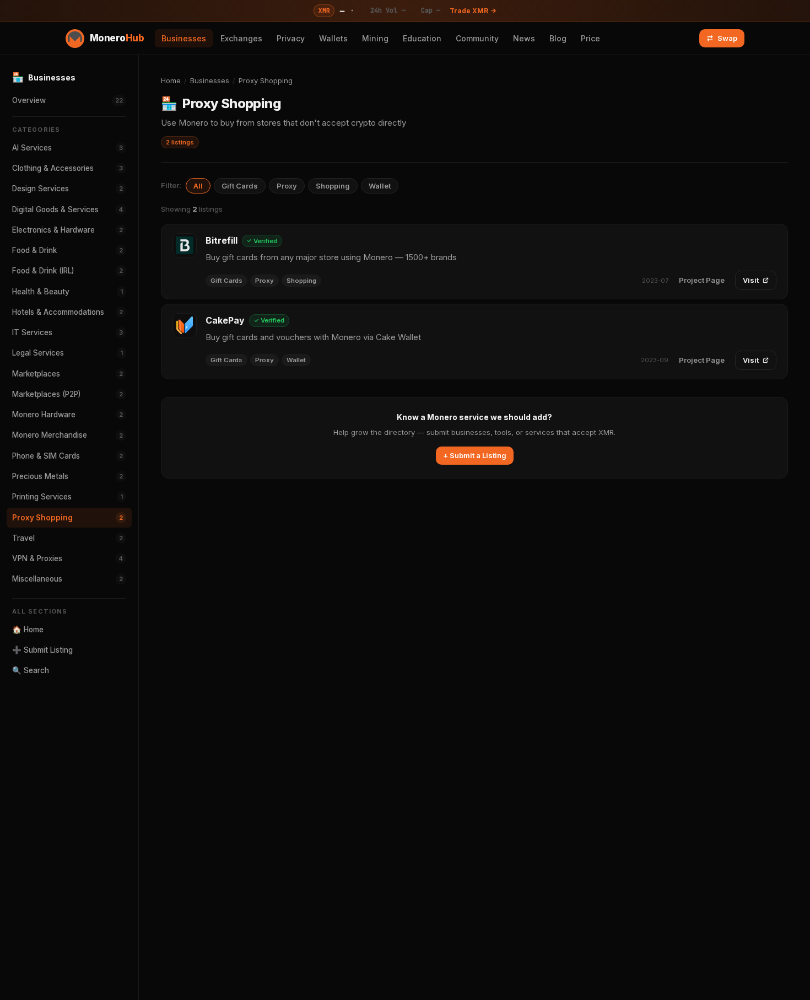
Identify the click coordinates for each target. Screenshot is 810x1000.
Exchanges (241, 38)
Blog (557, 38)
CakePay (225, 320)
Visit (751, 280)
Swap (727, 38)
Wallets (333, 38)
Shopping (333, 185)
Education (422, 38)
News (524, 38)
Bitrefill (221, 240)
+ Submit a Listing (474, 455)
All (198, 185)
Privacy (291, 38)
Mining (375, 38)
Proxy (287, 185)
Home (171, 80)
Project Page (702, 280)
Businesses (183, 38)
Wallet (380, 185)
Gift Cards (240, 185)
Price (590, 38)
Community (477, 38)
